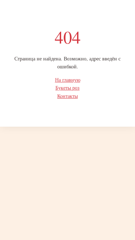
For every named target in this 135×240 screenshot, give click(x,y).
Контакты (67, 95)
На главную (67, 79)
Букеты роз (67, 87)
